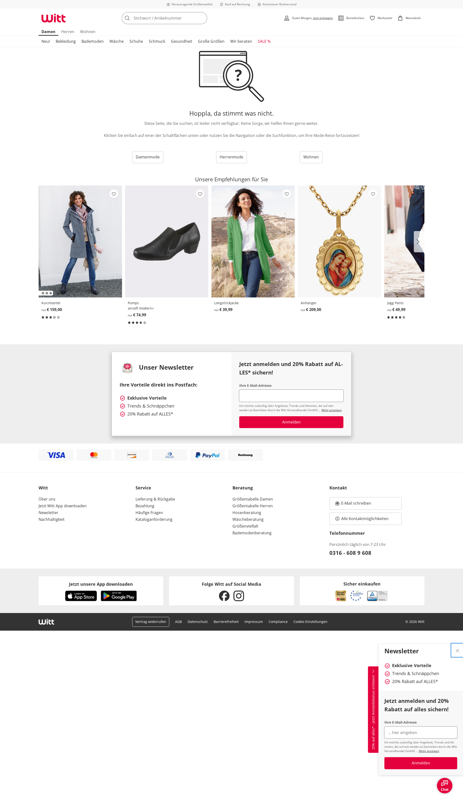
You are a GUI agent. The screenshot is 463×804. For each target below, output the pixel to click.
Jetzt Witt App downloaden (63, 505)
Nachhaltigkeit (52, 519)
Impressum (254, 621)
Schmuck (157, 41)
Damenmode (148, 157)
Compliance (278, 621)
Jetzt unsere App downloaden (101, 584)
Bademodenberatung (252, 533)
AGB (178, 621)
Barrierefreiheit (226, 621)
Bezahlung (145, 505)
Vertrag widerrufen (150, 621)
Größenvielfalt (245, 526)
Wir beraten (241, 41)
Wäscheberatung (248, 519)
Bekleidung (66, 41)
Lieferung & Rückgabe (155, 499)
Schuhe (136, 41)
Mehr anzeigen (429, 751)
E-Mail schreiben (353, 505)
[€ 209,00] (339, 241)
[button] (419, 241)
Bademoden (93, 41)
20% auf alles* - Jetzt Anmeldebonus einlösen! (373, 712)
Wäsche (116, 41)
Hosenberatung (246, 512)
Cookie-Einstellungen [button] (310, 621)
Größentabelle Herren (252, 505)
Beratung (242, 488)
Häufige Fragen (149, 512)
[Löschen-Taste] (202, 18)
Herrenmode (231, 157)
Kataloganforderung (154, 519)
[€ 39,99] (253, 241)
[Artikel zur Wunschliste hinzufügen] (113, 193)
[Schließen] (457, 650)
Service (143, 488)
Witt (43, 488)
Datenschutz (198, 621)
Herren (67, 31)
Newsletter (48, 512)
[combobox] (175, 18)
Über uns (47, 499)
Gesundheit (181, 41)
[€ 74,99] (166, 241)
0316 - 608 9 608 (350, 552)
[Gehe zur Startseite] (53, 18)
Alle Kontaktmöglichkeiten (364, 518)
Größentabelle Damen (252, 499)
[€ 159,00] (80, 241)
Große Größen (211, 41)
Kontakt (338, 488)
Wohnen (87, 31)
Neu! (45, 41)
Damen (48, 31)
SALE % (264, 41)
